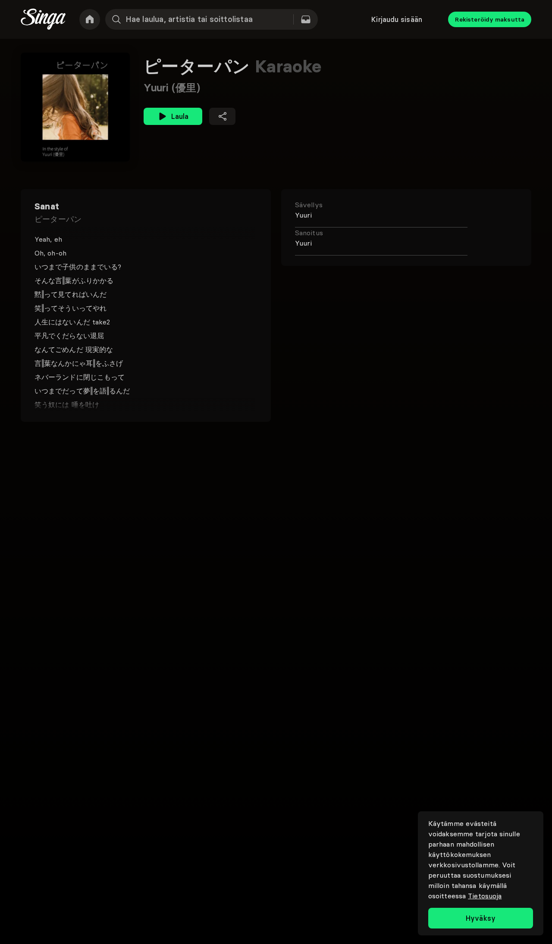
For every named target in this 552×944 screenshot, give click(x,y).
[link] (89, 19)
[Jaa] (222, 116)
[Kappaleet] (306, 19)
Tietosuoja (485, 895)
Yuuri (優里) (172, 87)
